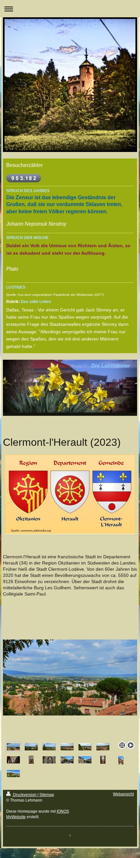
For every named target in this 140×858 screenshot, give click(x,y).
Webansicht (123, 794)
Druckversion (24, 794)
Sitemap (46, 794)
